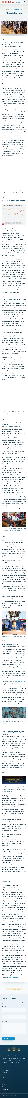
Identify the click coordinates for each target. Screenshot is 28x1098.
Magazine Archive (6, 1070)
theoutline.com (20, 681)
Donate (4, 1086)
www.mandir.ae (14, 977)
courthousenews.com (9, 123)
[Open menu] (24, 2)
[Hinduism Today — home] (12, 2)
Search (4, 1077)
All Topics (4, 1072)
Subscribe (4, 1084)
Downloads (5, 1089)
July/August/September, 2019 (14, 989)
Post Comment (8, 1039)
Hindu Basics (5, 1075)
